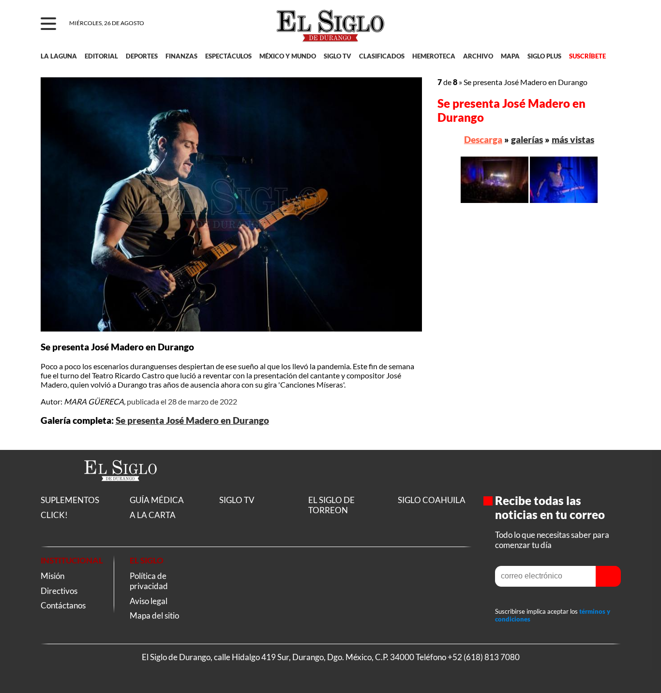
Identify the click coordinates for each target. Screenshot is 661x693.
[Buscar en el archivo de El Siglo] (578, 29)
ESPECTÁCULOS (228, 56)
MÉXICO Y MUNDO (287, 56)
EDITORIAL (101, 56)
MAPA (510, 56)
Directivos (59, 591)
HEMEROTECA (433, 56)
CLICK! (54, 515)
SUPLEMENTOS (70, 500)
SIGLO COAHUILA (432, 500)
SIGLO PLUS (544, 56)
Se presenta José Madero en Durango (192, 420)
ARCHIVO (478, 56)
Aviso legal (148, 601)
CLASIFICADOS (382, 56)
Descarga (483, 139)
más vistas (573, 139)
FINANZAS (181, 56)
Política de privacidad (149, 581)
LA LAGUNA (59, 56)
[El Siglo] (120, 491)
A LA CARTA (153, 515)
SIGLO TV (337, 56)
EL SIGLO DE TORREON (331, 505)
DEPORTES (142, 56)
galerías (527, 139)
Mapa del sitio (154, 615)
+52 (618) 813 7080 (484, 657)
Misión (52, 576)
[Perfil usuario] (607, 24)
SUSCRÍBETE (587, 56)
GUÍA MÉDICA (157, 500)
